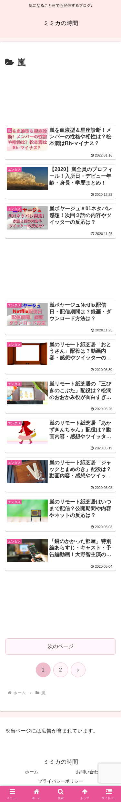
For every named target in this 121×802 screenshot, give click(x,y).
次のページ (61, 646)
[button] (108, 766)
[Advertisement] (60, 95)
